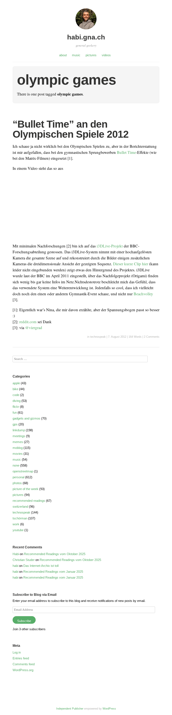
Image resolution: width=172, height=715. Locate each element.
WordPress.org (23, 670)
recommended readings (29, 500)
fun (15, 412)
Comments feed (24, 664)
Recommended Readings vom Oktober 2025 (54, 554)
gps (15, 424)
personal (18, 477)
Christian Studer (24, 560)
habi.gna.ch (86, 37)
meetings (19, 436)
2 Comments (151, 336)
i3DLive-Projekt (110, 245)
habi (15, 565)
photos (17, 483)
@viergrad (33, 327)
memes (18, 442)
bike (15, 389)
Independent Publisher (69, 708)
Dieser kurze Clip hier (130, 263)
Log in (17, 652)
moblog (18, 448)
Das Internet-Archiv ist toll (41, 565)
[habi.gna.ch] (86, 30)
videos (106, 55)
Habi (16, 554)
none (16, 465)
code (16, 395)
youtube (18, 530)
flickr (16, 406)
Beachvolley (143, 293)
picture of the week (25, 489)
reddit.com (27, 321)
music (76, 55)
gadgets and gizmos (26, 418)
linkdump (19, 430)
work (16, 524)
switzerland (20, 506)
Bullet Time (126, 152)
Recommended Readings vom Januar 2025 (53, 571)
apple (16, 383)
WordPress (109, 708)
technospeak (98, 336)
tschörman (20, 518)
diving (17, 401)
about (63, 55)
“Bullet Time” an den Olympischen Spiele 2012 (71, 129)
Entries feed (21, 658)
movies (18, 453)
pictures (91, 55)
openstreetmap (23, 471)
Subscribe (24, 621)
